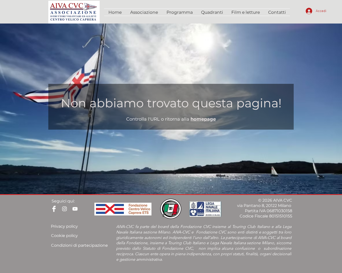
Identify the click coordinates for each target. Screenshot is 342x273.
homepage (203, 119)
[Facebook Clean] (54, 209)
